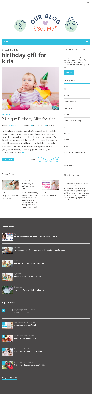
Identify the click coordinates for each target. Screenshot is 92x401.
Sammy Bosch (13, 125)
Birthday (6, 114)
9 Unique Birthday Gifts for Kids (28, 118)
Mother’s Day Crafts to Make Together (27, 277)
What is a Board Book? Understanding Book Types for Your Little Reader (40, 250)
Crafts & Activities (70, 102)
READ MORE (8, 160)
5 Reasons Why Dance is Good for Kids (28, 352)
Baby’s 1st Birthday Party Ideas (10, 196)
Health (66, 127)
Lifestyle (67, 140)
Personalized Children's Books (75, 152)
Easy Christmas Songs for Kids (25, 338)
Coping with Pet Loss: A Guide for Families (29, 290)
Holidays (67, 133)
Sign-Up (69, 72)
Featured (67, 114)
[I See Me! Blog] (46, 35)
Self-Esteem (68, 159)
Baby (65, 89)
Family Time (68, 108)
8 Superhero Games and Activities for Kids (29, 365)
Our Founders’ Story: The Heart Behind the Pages (31, 263)
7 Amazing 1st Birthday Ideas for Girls (29, 186)
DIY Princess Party (50, 195)
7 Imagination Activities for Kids (25, 325)
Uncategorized (69, 165)
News (66, 146)
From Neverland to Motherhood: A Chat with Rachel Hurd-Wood (37, 237)
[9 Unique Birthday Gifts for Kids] (30, 89)
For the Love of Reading (72, 121)
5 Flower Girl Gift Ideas (22, 312)
